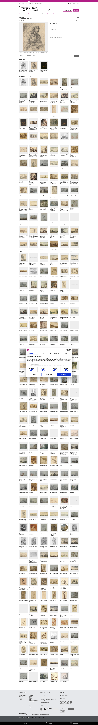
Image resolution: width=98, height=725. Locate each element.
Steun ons (31, 705)
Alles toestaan (63, 374)
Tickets (76, 10)
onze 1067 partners (33, 358)
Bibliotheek (30, 696)
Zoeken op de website (34, 3)
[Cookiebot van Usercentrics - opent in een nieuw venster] (66, 350)
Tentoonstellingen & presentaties (30, 13)
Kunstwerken (78, 17)
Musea (48, 13)
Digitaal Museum (31, 702)
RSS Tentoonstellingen (63, 710)
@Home (77, 13)
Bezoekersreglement (22, 702)
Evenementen (31, 3)
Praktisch (21, 13)
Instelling (53, 13)
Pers (26, 3)
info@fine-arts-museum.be (51, 714)
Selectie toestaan (49, 374)
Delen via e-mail (78, 20)
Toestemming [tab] (31, 353)
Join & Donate (68, 10)
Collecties (44, 13)
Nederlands (69, 3)
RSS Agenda (62, 708)
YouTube (64, 703)
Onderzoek (72, 13)
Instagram (67, 703)
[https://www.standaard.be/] (55, 709)
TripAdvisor (71, 703)
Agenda (39, 13)
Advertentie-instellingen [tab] (54, 353)
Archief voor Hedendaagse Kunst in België (33, 701)
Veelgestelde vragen (23, 695)
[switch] (43, 370)
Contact (23, 3)
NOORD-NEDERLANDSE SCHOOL (56, 37)
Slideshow (76, 55)
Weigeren (34, 374)
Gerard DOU (54, 35)
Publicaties (30, 697)
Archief (30, 699)
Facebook (61, 703)
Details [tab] (43, 353)
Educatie (66, 13)
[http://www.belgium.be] (45, 709)
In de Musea (21, 699)
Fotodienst (30, 698)
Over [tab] (66, 353)
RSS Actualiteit (62, 711)
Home (20, 3)
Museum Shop (21, 701)
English (78, 3)
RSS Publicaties (62, 712)
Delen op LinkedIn (76, 20)
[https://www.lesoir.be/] (50, 708)
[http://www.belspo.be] (41, 709)
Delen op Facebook (75, 20)
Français (74, 3)
